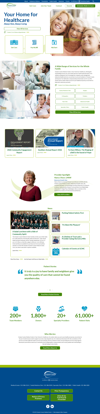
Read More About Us (50, 348)
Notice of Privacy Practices (38, 397)
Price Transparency (62, 391)
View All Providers (63, 194)
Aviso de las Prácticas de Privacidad (61, 397)
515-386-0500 (48, 385)
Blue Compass (64, 412)
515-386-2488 (67, 385)
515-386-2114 (24, 385)
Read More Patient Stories (50, 294)
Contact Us (38, 391)
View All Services (22, 29)
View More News (14, 259)
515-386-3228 (85, 385)
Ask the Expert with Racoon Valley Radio (34, 259)
